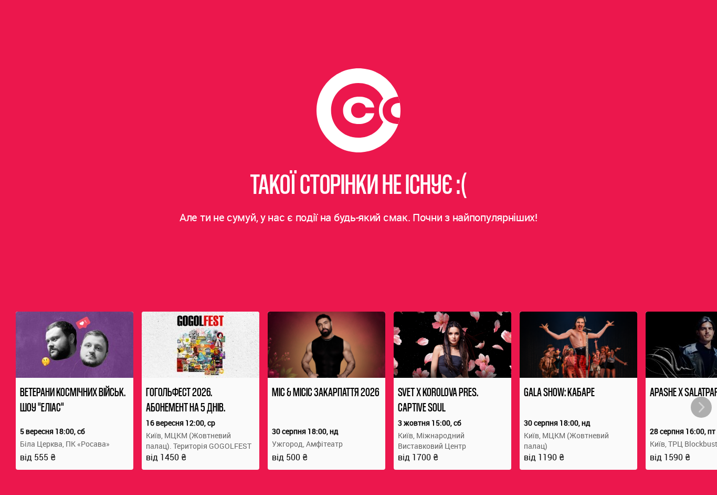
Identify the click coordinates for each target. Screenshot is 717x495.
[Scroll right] (701, 407)
